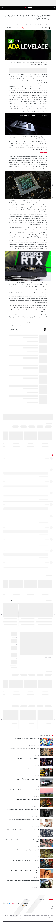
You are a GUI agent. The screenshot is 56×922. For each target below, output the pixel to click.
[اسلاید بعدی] (1, 614)
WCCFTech (44, 86)
